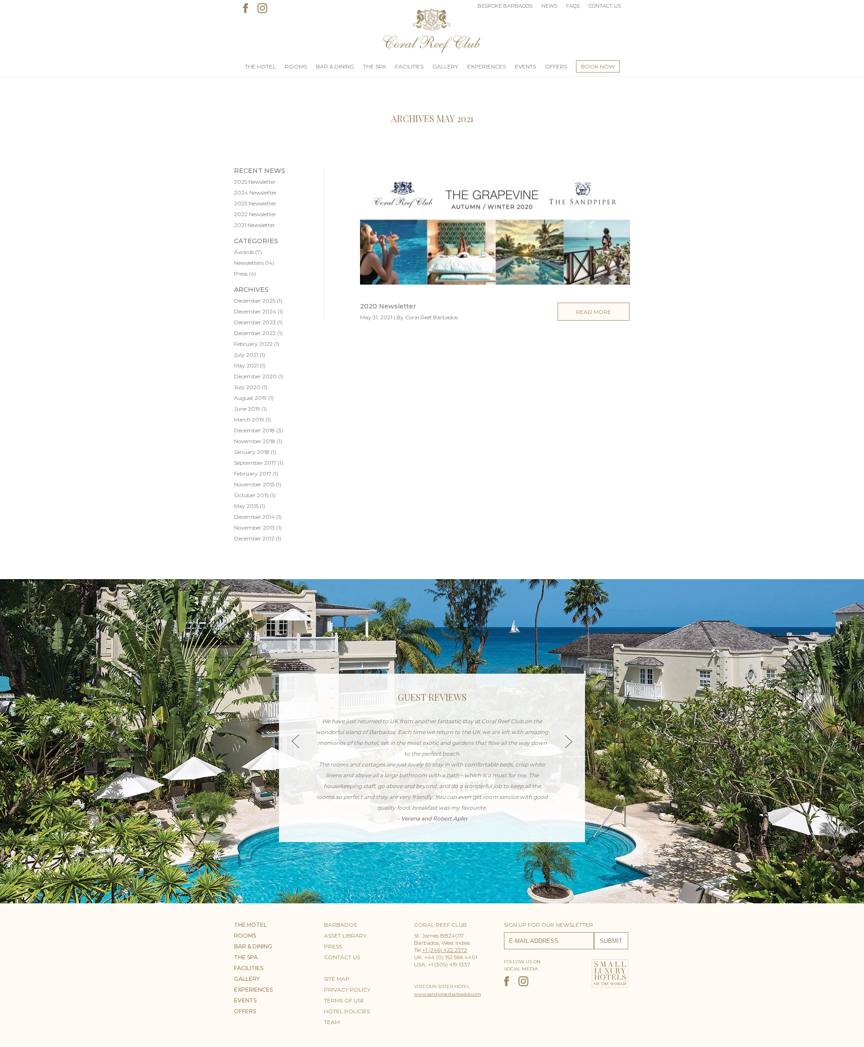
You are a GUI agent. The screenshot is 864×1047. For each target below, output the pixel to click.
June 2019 (247, 408)
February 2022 (253, 343)
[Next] (568, 741)
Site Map (337, 978)
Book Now (598, 66)
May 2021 (246, 365)
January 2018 (252, 452)
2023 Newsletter (255, 203)
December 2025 (254, 300)
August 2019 (250, 397)
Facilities (409, 66)
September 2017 (255, 462)
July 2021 (246, 354)
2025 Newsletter (255, 181)
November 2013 (254, 527)
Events (525, 66)
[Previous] (295, 741)
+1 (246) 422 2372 (444, 950)
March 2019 (249, 419)
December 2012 (254, 538)
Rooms (296, 66)
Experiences (486, 66)
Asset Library (345, 935)
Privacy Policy (347, 989)
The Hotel (260, 66)
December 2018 (254, 430)
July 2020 (247, 387)
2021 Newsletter (254, 225)
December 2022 (255, 333)
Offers (556, 66)
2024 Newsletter (255, 192)
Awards (244, 252)
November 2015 (254, 484)
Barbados (340, 924)
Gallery (445, 66)
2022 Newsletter (255, 214)
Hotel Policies (347, 1011)
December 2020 (255, 376)
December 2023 (255, 322)
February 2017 (252, 473)
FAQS (573, 6)
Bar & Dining (335, 66)
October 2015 (251, 495)
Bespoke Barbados (504, 6)
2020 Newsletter (388, 306)
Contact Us (605, 6)
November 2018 (254, 441)
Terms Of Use (344, 1000)
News (549, 6)
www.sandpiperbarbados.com (447, 994)
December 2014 (254, 516)
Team (332, 1022)
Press (241, 273)
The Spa (374, 66)
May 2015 (246, 506)
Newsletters (249, 262)
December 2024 (255, 311)
